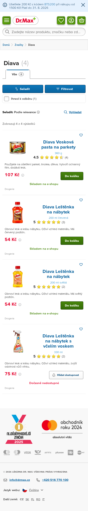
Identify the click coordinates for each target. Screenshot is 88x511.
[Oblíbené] (61, 20)
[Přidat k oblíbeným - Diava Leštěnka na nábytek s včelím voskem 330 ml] (81, 329)
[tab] (18, 74)
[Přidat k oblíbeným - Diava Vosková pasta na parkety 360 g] (81, 135)
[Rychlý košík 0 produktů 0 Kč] (81, 20)
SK (27, 499)
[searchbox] (44, 32)
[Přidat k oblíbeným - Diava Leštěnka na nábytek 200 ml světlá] (81, 264)
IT (43, 499)
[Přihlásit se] (71, 20)
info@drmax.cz (19, 479)
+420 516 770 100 (55, 479)
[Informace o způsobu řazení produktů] (39, 112)
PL (32, 499)
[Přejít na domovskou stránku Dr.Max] (25, 20)
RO (38, 499)
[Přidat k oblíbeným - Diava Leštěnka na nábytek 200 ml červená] (81, 200)
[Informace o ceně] (22, 175)
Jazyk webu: (11, 490)
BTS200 (49, 4)
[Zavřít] (83, 5)
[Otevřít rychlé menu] (6, 20)
